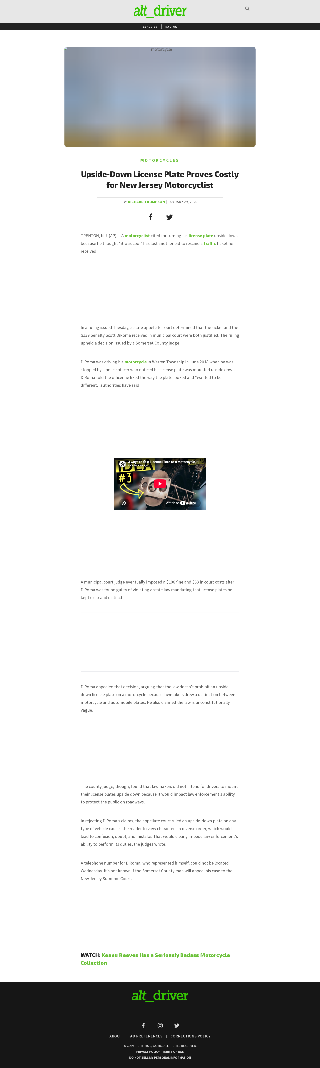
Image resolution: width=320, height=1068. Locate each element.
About (115, 1036)
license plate (201, 235)
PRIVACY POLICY (148, 1051)
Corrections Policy (191, 1036)
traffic (210, 243)
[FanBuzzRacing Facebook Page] (143, 1025)
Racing (171, 27)
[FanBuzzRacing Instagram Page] (160, 1025)
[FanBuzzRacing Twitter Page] (177, 1025)
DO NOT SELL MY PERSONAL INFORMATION (160, 1057)
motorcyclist (137, 235)
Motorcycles (160, 160)
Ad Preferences (146, 1036)
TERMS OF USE (173, 1051)
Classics (150, 27)
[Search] (247, 8)
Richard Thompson (146, 201)
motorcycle (135, 362)
